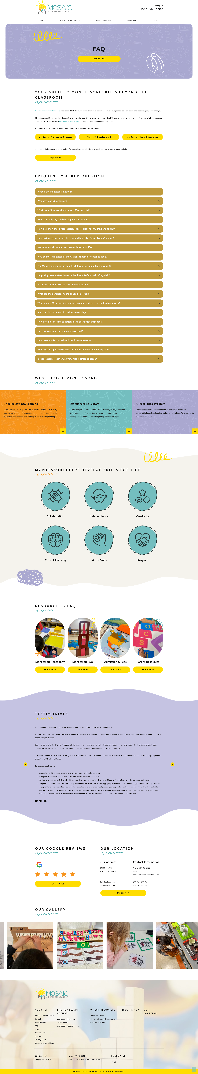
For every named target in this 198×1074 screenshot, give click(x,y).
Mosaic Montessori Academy (47, 111)
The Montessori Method (69, 20)
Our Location (157, 20)
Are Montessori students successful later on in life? (64, 247)
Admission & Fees (96, 1015)
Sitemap (38, 1036)
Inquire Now (131, 20)
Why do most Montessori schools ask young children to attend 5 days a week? (78, 303)
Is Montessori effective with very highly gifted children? (67, 359)
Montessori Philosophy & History (55, 137)
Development (62, 1022)
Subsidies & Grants (97, 1022)
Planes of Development (99, 137)
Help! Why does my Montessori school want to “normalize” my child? (73, 275)
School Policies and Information (102, 1019)
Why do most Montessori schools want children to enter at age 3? (72, 256)
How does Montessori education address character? (65, 340)
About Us (39, 20)
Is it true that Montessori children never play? (61, 312)
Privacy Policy (40, 1040)
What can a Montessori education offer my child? (63, 210)
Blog (37, 1029)
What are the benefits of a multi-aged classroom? (63, 293)
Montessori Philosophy (66, 1019)
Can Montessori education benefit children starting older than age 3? (74, 266)
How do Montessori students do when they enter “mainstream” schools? (75, 238)
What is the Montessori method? (54, 191)
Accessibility (40, 1033)
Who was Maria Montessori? (52, 201)
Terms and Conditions (44, 1043)
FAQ (36, 1026)
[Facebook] (112, 1062)
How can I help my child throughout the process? (63, 219)
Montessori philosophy (69, 121)
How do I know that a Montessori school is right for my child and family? (76, 228)
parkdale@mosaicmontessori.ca (146, 875)
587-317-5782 (152, 9)
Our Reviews (58, 884)
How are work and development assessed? (60, 331)
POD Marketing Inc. (93, 1071)
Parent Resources (103, 20)
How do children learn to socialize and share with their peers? (70, 321)
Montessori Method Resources (142, 137)
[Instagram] (115, 1062)
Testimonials (40, 1022)
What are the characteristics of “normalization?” (63, 284)
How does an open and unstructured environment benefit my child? (73, 349)
